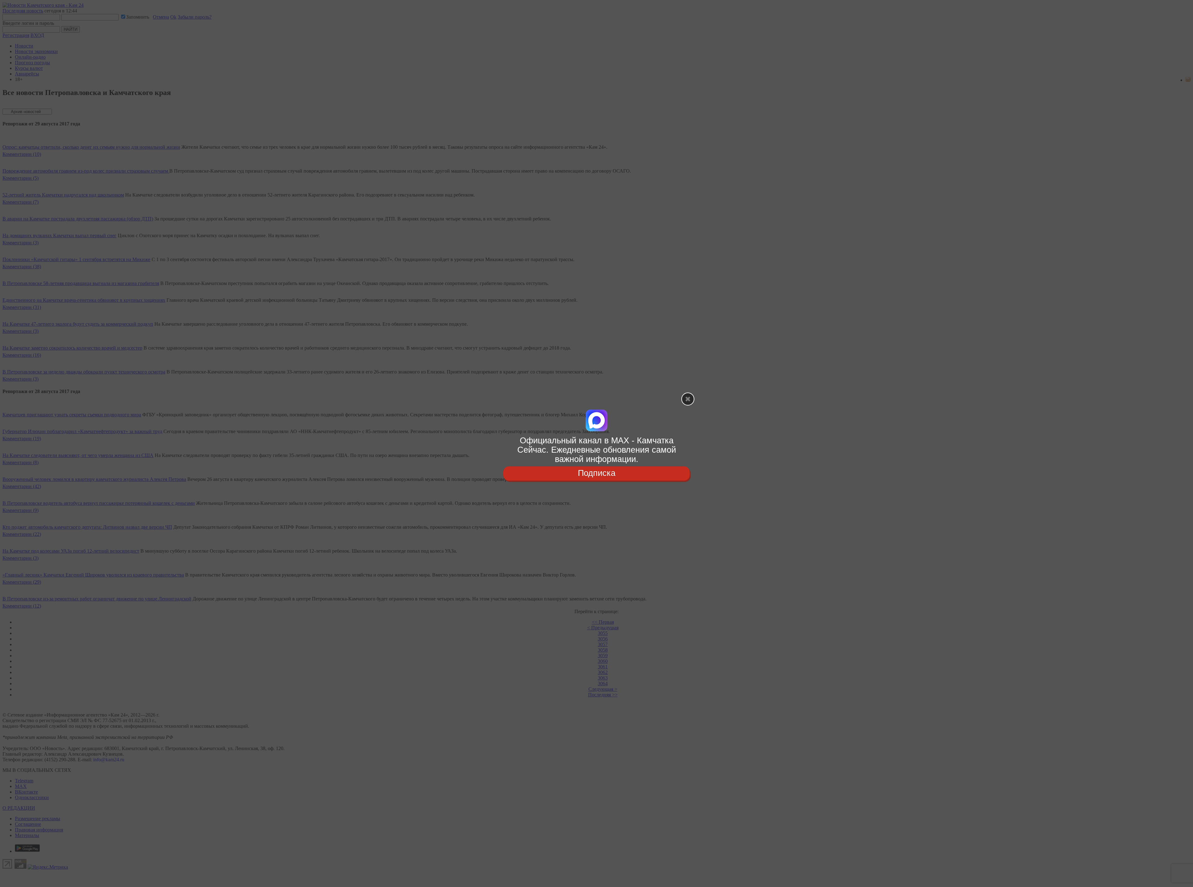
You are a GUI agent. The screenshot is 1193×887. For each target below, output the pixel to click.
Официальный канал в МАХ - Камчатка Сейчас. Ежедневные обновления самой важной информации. (596, 450)
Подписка (596, 473)
